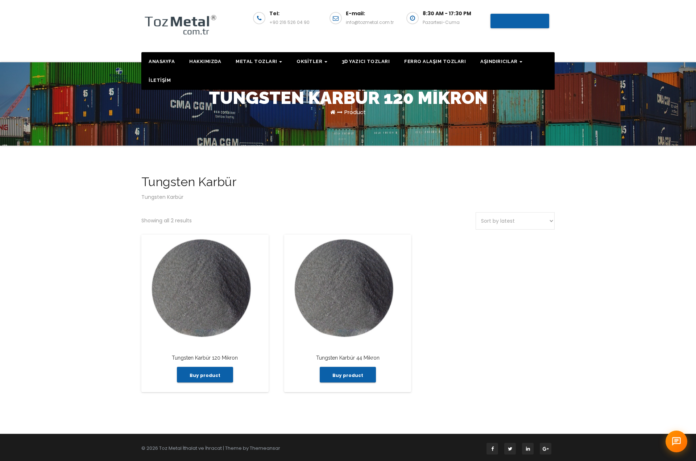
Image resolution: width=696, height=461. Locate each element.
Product (355, 112)
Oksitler (310, 61)
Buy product (205, 375)
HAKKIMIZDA (205, 61)
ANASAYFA (162, 61)
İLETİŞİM (160, 80)
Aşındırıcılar (499, 61)
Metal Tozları (257, 61)
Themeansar (265, 448)
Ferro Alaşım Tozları (435, 61)
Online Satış (519, 21)
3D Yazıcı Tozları (366, 61)
